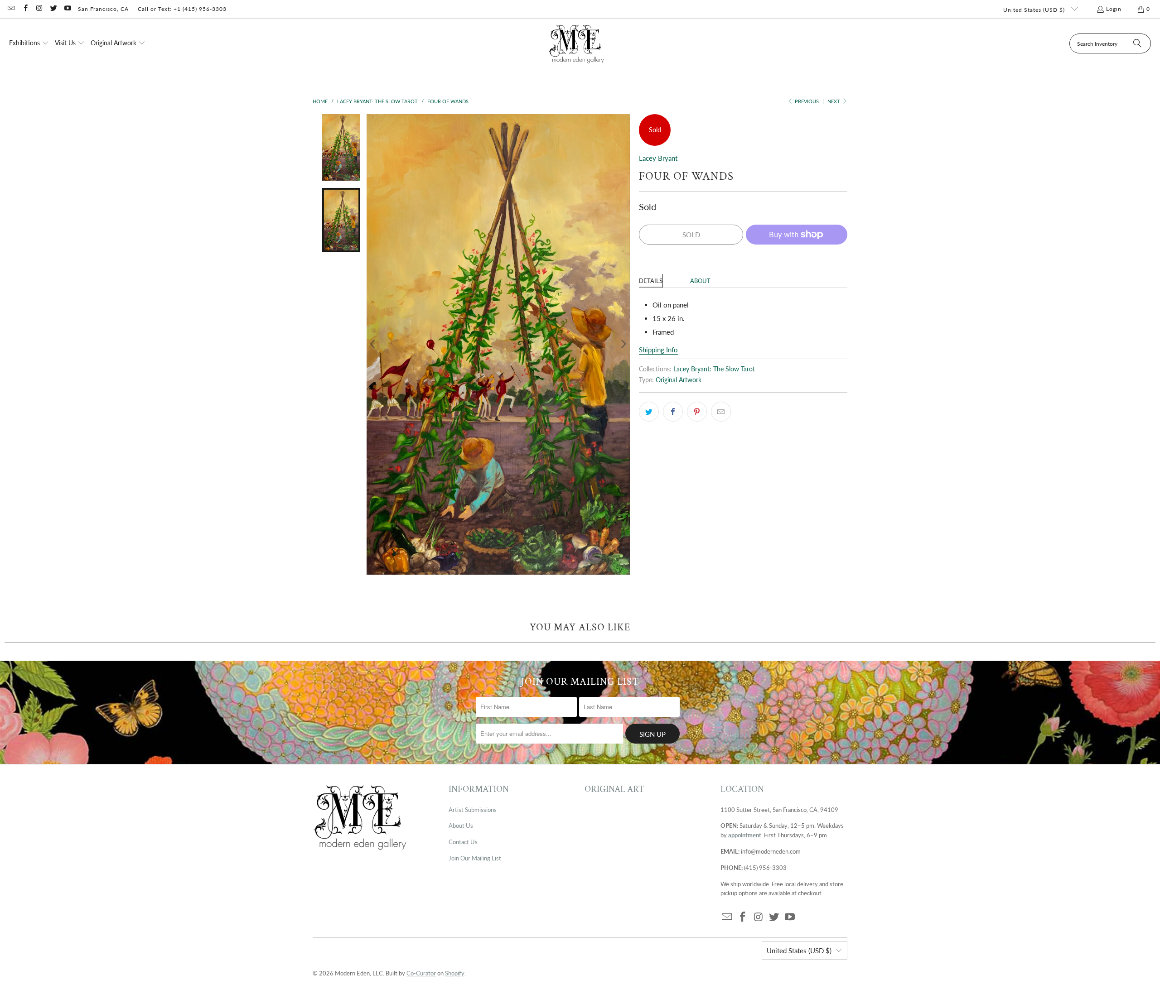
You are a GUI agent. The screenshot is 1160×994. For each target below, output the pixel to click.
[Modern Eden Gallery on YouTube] (67, 8)
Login (1113, 8)
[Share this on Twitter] (649, 412)
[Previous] (373, 344)
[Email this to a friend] (721, 412)
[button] (29, 43)
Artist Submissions (473, 809)
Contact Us (463, 841)
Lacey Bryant (658, 158)
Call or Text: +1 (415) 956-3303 (182, 8)
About (700, 280)
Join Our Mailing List (475, 858)
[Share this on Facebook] (673, 412)
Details (650, 280)
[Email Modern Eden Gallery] (10, 8)
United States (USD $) (1035, 9)
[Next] (623, 344)
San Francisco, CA (103, 8)
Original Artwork (678, 380)
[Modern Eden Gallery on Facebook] (25, 8)
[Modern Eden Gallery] (576, 43)
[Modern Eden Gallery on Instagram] (39, 8)
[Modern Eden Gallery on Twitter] (53, 8)
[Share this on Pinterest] (697, 412)
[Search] (1137, 43)
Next (834, 101)
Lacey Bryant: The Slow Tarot (714, 369)
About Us (461, 825)
